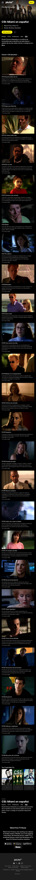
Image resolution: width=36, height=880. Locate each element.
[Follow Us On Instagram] (22, 863)
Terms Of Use (8, 866)
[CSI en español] (18, 779)
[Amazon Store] (27, 843)
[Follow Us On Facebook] (19, 863)
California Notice (25, 867)
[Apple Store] (8, 843)
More (3, 45)
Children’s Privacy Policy (25, 866)
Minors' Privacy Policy (13, 867)
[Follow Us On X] (16, 863)
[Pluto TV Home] (9, 2)
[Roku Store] (18, 847)
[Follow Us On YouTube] (14, 863)
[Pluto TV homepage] (18, 860)
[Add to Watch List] (14, 32)
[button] (2, 2)
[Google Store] (17, 843)
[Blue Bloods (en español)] (29, 779)
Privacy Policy (15, 866)
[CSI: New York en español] (7, 779)
